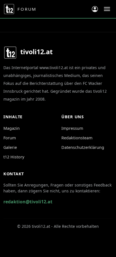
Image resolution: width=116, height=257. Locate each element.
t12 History (13, 157)
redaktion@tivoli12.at (27, 202)
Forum (9, 137)
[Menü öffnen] (107, 9)
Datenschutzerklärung (82, 147)
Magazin (11, 128)
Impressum (72, 128)
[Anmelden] (95, 9)
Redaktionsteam (76, 137)
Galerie (10, 147)
